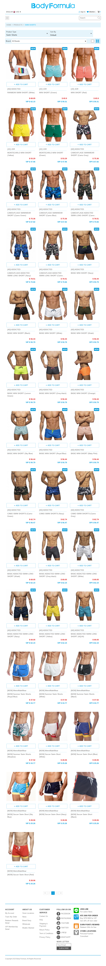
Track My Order (11, 917)
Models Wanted (28, 928)
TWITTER (65, 928)
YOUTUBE (65, 923)
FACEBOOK (65, 914)
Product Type (11, 33)
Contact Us (43, 916)
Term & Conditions (46, 933)
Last (60, 893)
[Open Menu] (7, 18)
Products (18, 25)
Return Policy (44, 930)
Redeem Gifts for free (89, 926)
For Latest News (86, 910)
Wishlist (92, 12)
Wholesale (26, 924)
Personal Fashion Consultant (88, 933)
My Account (9, 913)
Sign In (83, 12)
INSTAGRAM (66, 918)
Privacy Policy (44, 937)
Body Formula (53, 6)
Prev (49, 893)
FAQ (41, 920)
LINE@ (63, 932)
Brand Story (26, 920)
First (45, 893)
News (24, 917)
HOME (8, 25)
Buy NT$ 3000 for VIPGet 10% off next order (89, 918)
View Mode (92, 41)
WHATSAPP (65, 937)
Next (57, 893)
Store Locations (28, 913)
